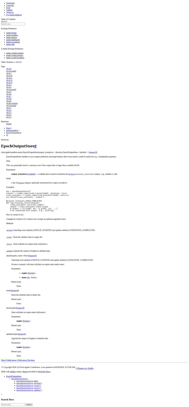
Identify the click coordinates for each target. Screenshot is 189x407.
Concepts (10, 5)
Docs (8, 128)
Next (3, 360)
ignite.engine (11, 33)
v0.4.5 (8, 92)
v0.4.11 (9, 78)
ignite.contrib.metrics (14, 55)
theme (25, 371)
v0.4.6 (8, 94)
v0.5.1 (8, 108)
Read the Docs (44, 371)
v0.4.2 (8, 85)
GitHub (9, 10)
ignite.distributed (13, 40)
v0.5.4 (8, 115)
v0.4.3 (8, 87)
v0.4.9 (8, 101)
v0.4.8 (8, 99)
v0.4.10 (9, 76)
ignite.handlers (12, 35)
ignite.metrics (11, 37)
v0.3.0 (8, 69)
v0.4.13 (9, 82)
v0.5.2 (8, 110)
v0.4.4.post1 (11, 89)
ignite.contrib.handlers (15, 58)
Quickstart (10, 3)
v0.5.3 (8, 112)
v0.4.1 (8, 73)
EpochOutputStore (13, 376)
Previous (31, 360)
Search (29, 405)
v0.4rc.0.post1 (12, 103)
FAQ (8, 8)
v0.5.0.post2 (11, 106)
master (8, 124)
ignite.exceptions (13, 42)
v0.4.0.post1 (11, 71)
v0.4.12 (9, 80)
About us (10, 12)
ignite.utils (10, 44)
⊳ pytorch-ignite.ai (14, 15)
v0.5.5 (8, 117)
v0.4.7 (8, 96)
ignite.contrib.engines (15, 53)
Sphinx (13, 371)
